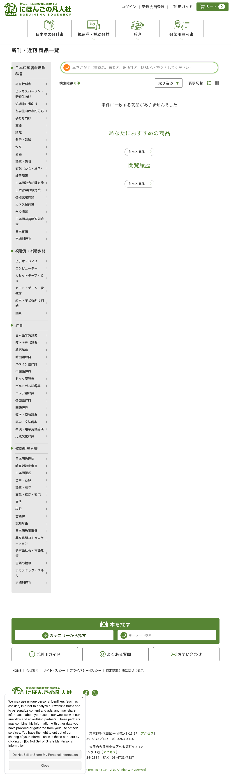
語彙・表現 (23, 161)
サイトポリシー (54, 670)
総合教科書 (23, 84)
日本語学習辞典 (26, 335)
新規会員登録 (153, 6)
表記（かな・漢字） (29, 168)
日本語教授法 (24, 458)
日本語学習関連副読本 (29, 221)
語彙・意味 (23, 487)
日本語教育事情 (26, 530)
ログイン (128, 6)
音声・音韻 (23, 480)
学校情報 (21, 211)
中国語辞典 (23, 371)
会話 (18, 154)
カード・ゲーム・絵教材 (29, 290)
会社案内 (32, 670)
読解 (18, 132)
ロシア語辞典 (24, 393)
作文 (18, 146)
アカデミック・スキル (29, 573)
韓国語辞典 (23, 357)
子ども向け (23, 118)
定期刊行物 (23, 238)
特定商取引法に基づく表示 (125, 670)
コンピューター (26, 268)
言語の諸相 (23, 563)
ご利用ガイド (181, 6)
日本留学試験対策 (28, 190)
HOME (16, 670)
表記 (18, 509)
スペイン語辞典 (26, 364)
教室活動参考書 (26, 466)
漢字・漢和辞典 (26, 414)
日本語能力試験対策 (29, 182)
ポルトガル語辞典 (28, 386)
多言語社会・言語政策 (29, 553)
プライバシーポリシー (85, 670)
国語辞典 (21, 407)
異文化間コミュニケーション (29, 540)
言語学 (20, 516)
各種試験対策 (24, 197)
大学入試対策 (24, 204)
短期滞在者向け (26, 103)
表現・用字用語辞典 (29, 429)
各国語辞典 (23, 400)
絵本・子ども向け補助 (29, 303)
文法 (18, 125)
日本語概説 (23, 472)
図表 (18, 313)
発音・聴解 (23, 139)
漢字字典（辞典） (28, 342)
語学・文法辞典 (26, 422)
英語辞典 (21, 349)
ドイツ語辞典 (24, 378)
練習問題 (21, 175)
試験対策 (21, 523)
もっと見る (136, 151)
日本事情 (21, 231)
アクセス (147, 733)
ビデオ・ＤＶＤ (26, 261)
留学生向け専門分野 (29, 111)
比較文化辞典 (24, 436)
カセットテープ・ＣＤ (29, 278)
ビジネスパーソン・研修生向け (29, 94)
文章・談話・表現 (28, 494)
